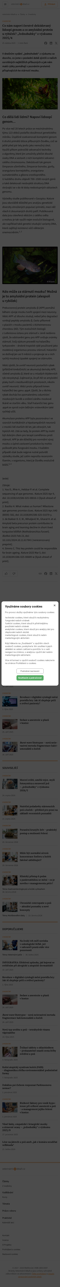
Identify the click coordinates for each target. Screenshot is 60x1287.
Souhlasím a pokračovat (30, 678)
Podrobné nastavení (30, 671)
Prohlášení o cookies (26, 663)
